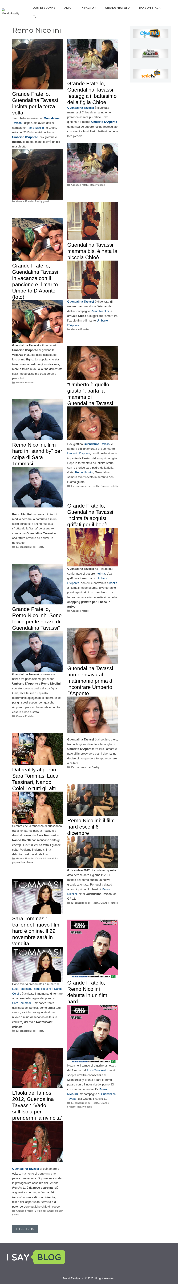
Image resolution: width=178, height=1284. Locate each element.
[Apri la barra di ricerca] (34, 16)
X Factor (89, 8)
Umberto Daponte (78, 453)
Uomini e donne (44, 8)
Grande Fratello (117, 8)
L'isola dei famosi (44, 858)
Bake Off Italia (149, 8)
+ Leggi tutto (25, 1229)
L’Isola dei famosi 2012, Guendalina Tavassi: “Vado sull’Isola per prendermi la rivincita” (37, 1105)
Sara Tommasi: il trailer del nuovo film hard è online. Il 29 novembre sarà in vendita (35, 931)
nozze (113, 583)
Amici (68, 8)
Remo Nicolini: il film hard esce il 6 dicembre (91, 827)
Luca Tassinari (21, 988)
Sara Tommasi (21, 1003)
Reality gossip (42, 201)
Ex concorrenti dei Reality (85, 486)
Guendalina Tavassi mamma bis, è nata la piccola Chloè (92, 251)
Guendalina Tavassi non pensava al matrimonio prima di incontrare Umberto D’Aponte (90, 680)
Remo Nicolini (35, 127)
